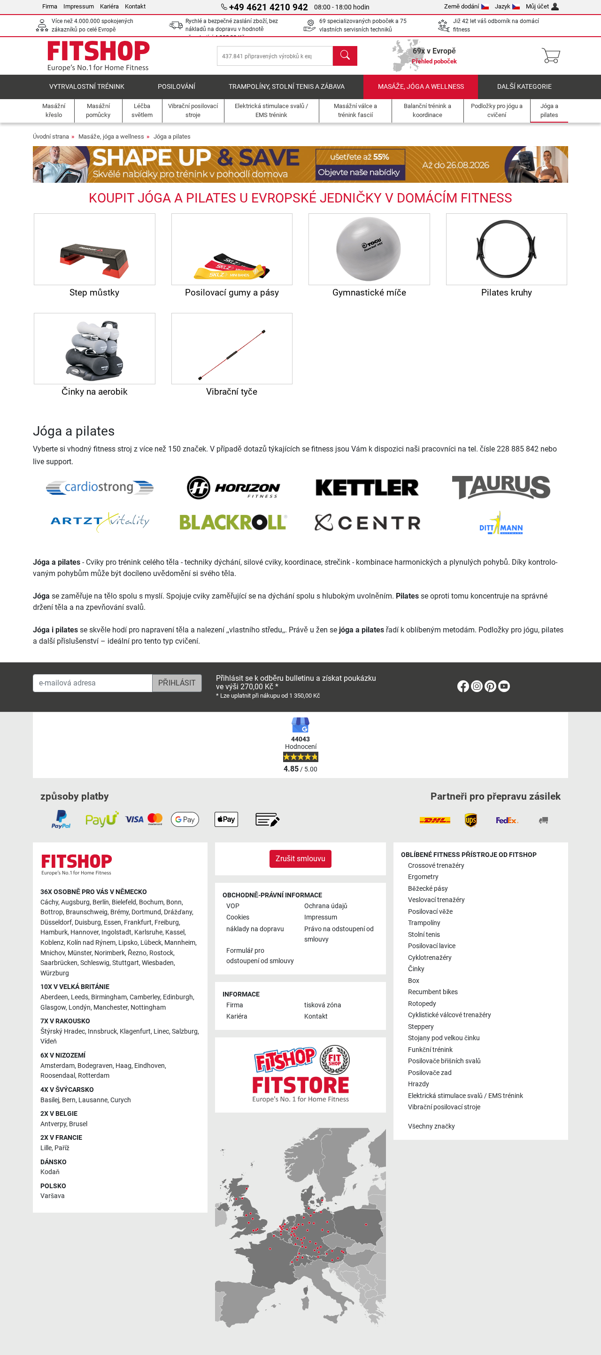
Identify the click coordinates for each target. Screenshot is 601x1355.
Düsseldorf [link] (56, 923)
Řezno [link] (137, 953)
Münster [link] (80, 953)
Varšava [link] (52, 1196)
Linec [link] (161, 1032)
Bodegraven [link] (95, 1066)
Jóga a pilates (172, 136)
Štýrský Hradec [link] (62, 1032)
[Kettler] (367, 487)
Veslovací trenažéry (436, 900)
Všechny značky (431, 1126)
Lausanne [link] (93, 1100)
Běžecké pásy (428, 889)
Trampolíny (424, 923)
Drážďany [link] (178, 912)
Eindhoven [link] (149, 1066)
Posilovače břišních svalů (444, 1061)
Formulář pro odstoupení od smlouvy (260, 956)
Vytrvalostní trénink (86, 87)
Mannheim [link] (179, 943)
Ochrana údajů (325, 906)
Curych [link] (120, 1100)
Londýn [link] (80, 1008)
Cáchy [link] (49, 902)
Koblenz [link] (52, 943)
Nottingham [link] (148, 1008)
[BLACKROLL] (233, 521)
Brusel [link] (78, 1124)
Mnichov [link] (52, 953)
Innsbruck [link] (102, 1032)
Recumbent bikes (433, 992)
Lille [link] (46, 1148)
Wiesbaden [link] (158, 963)
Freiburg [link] (166, 923)
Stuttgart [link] (125, 963)
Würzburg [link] (54, 973)
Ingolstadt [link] (116, 932)
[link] (463, 688)
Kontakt (135, 6)
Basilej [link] (49, 1100)
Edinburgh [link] (178, 997)
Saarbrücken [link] (58, 963)
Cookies (237, 917)
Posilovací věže (430, 912)
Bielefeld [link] (124, 902)
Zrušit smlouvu (300, 858)
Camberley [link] (145, 997)
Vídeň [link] (48, 1041)
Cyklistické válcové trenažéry (449, 1015)
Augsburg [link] (75, 902)
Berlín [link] (100, 902)
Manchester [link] (110, 1008)
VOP (232, 906)
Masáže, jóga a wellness (421, 87)
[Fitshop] (98, 55)
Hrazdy (418, 1084)
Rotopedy (422, 1004)
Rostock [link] (161, 953)
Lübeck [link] (151, 943)
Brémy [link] (119, 912)
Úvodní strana (51, 136)
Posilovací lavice (431, 946)
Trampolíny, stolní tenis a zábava (287, 87)
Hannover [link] (84, 932)
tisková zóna (322, 1005)
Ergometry (423, 877)
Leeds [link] (79, 997)
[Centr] (367, 521)
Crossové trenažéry (436, 866)
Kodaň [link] (50, 1172)
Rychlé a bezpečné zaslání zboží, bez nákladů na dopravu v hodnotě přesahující (231, 29)
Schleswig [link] (94, 963)
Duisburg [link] (88, 923)
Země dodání (461, 6)
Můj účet (537, 6)
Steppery (421, 1027)
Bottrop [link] (51, 912)
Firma (49, 6)
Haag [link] (123, 1066)
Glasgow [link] (53, 1008)
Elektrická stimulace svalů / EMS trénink (465, 1096)
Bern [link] (69, 1100)
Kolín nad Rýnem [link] (91, 943)
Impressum (78, 6)
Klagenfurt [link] (135, 1032)
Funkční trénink (430, 1050)
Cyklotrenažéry (430, 958)
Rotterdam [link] (93, 1076)
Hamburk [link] (54, 932)
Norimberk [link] (109, 953)
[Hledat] (345, 56)
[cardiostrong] (100, 487)
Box (413, 981)
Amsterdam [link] (57, 1066)
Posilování (176, 87)
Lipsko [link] (128, 943)
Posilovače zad (430, 1073)
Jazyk (502, 6)
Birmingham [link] (109, 997)
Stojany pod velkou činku (444, 1038)
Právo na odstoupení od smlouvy (339, 934)
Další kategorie (524, 87)
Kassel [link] (175, 932)
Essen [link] (112, 923)
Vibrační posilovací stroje (444, 1107)
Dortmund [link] (146, 912)
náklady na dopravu (255, 929)
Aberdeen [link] (54, 997)
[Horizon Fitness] (233, 487)
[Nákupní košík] (553, 56)
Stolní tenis (424, 935)
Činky (416, 969)
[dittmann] (501, 521)
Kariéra (109, 6)
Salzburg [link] (185, 1032)
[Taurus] (501, 487)
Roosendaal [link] (57, 1076)
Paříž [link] (61, 1148)
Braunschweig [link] (87, 912)
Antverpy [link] (53, 1124)
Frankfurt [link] (138, 923)
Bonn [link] (174, 902)
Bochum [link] (151, 902)
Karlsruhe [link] (148, 932)
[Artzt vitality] (100, 521)
